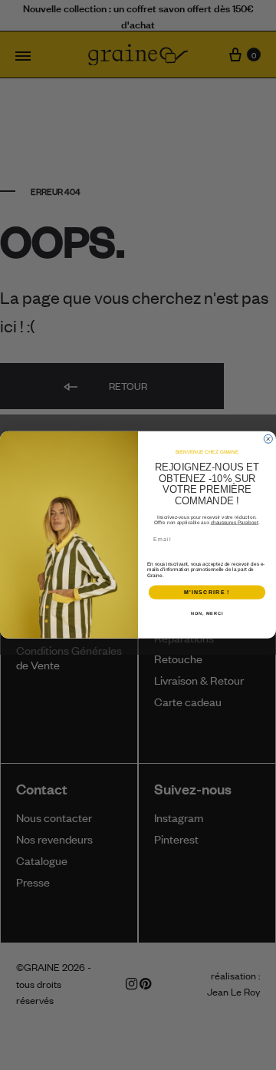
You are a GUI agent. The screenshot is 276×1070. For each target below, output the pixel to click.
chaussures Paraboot (234, 522)
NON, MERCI (207, 613)
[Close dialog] (268, 439)
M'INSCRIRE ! (206, 592)
